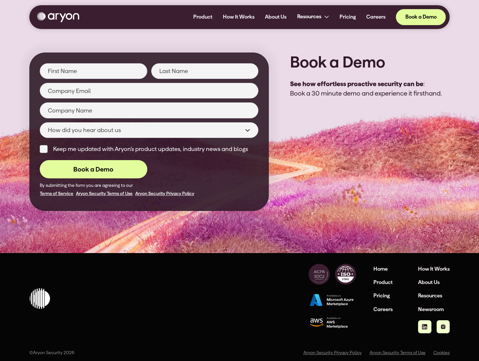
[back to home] (58, 17)
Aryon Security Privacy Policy (164, 193)
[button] (313, 17)
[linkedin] (424, 326)
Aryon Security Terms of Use (104, 193)
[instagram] (443, 326)
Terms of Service (56, 193)
